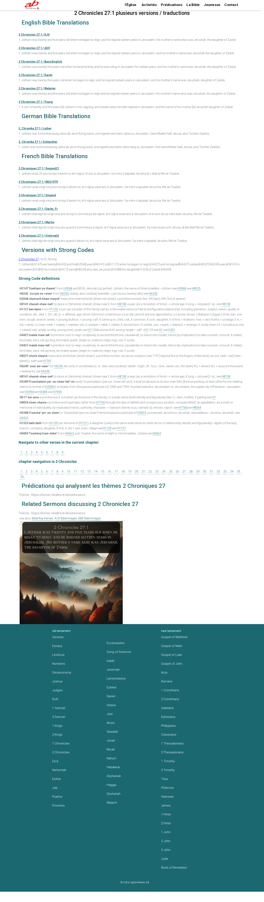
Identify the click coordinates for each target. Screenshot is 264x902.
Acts (164, 672)
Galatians (167, 708)
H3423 (141, 412)
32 (218, 471)
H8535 (196, 288)
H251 (171, 330)
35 (238, 471)
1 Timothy (168, 761)
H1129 (53, 309)
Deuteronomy (61, 672)
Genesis (58, 637)
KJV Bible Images (66, 518)
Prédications (171, 5)
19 (129, 471)
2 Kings (57, 734)
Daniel (111, 696)
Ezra (55, 761)
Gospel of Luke (171, 655)
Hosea (111, 705)
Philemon (167, 788)
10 (68, 471)
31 (211, 471)
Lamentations (116, 678)
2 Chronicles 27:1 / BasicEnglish (40, 61)
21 (143, 471)
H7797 (47, 361)
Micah (111, 749)
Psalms (57, 797)
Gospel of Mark (171, 646)
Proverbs (58, 805)
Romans (166, 681)
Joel (110, 714)
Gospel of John (171, 664)
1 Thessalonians (172, 743)
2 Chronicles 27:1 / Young (36, 101)
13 (89, 471)
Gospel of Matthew (174, 637)
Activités (149, 5)
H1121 (83, 423)
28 (191, 471)
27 (184, 471)
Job (55, 788)
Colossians (168, 734)
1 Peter (166, 814)
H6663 (69, 433)
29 (197, 471)
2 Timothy (168, 770)
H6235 (64, 293)
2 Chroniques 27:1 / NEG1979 (38, 181)
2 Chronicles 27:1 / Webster (37, 88)
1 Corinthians (170, 690)
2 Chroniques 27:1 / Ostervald (39, 235)
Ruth (55, 699)
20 (136, 471)
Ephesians (168, 717)
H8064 (196, 407)
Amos (111, 723)
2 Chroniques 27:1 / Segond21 (39, 168)
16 (109, 471)
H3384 (43, 392)
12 (82, 471)
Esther (56, 779)
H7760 (100, 402)
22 (150, 471)
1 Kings (57, 726)
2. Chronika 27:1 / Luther (35, 128)
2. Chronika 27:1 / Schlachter (38, 141)
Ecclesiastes (116, 643)
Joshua (57, 681)
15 (102, 471)
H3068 (68, 288)
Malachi (112, 802)
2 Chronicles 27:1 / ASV (34, 48)
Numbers (58, 664)
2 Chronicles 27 (29, 259)
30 (204, 471)
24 (163, 471)
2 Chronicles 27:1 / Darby (35, 75)
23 (157, 471)
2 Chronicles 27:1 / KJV (34, 34)
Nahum (111, 758)
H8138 (121, 304)
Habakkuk (113, 767)
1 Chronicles (61, 743)
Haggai (111, 785)
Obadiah (112, 732)
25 (170, 471)
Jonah (111, 740)
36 (22, 476)
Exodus (57, 646)
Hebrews (167, 797)
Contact (231, 5)
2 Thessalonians (172, 752)
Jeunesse (212, 5)
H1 (89, 330)
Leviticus (58, 655)
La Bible (193, 5)
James (166, 805)
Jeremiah (113, 670)
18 (123, 471)
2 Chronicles (61, 752)
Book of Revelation (174, 867)
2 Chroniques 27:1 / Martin (36, 222)
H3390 (49, 386)
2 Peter (166, 823)
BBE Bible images (89, 518)
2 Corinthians (170, 699)
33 (225, 471)
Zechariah (113, 794)
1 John (165, 832)
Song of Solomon (119, 652)
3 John (165, 850)
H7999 (57, 392)
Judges (57, 690)
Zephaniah (114, 776)
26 (177, 471)
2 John (165, 841)
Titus (164, 779)
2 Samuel (58, 717)
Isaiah (110, 661)
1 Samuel (58, 708)
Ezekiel (111, 687)
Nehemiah (59, 770)
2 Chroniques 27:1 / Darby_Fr (38, 209)
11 (75, 471)
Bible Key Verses (42, 518)
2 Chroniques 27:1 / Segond (37, 195)
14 (95, 471)
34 (231, 471)
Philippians (168, 726)
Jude (164, 859)
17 (116, 471)
